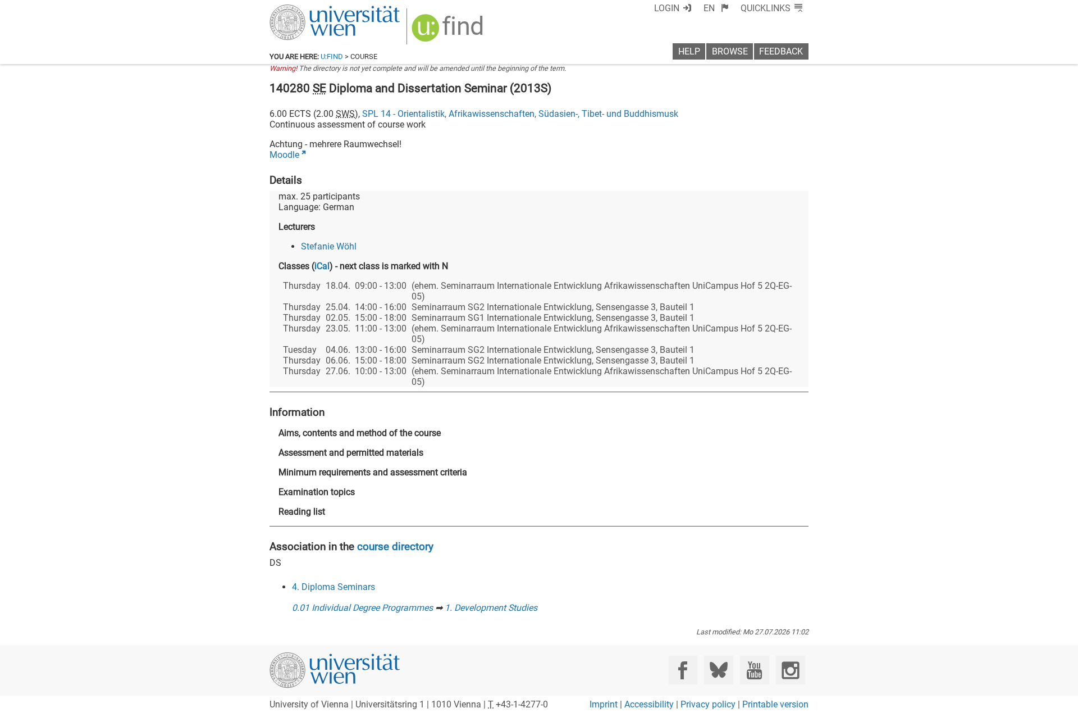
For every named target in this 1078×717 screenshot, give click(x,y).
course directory (395, 546)
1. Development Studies (491, 607)
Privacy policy (708, 704)
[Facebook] (683, 670)
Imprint (604, 704)
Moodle (284, 154)
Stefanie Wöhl (329, 246)
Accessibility (649, 704)
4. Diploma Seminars (333, 587)
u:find (332, 56)
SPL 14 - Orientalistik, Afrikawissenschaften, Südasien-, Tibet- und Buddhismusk (520, 113)
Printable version (775, 704)
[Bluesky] (718, 670)
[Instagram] (790, 670)
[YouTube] (754, 670)
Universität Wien (308, 9)
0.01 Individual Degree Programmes (362, 607)
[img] (448, 31)
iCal (322, 266)
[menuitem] (716, 8)
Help (689, 51)
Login (666, 8)
